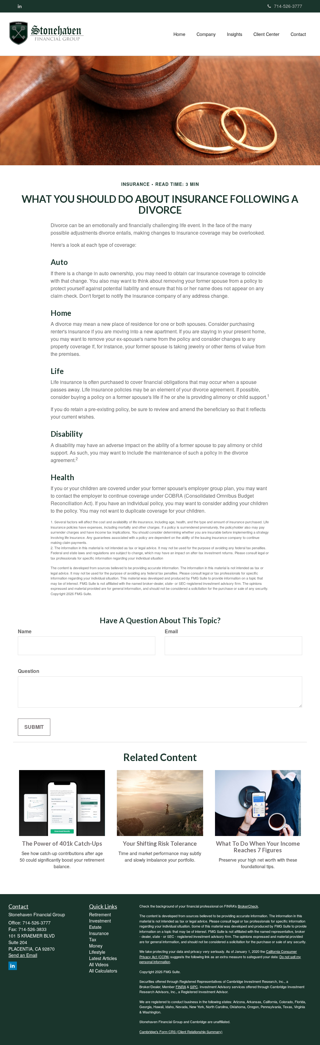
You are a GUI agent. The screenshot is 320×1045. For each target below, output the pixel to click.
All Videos (98, 964)
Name (25, 631)
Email (171, 631)
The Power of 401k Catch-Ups (62, 843)
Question (28, 671)
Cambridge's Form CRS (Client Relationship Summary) (180, 1031)
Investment (100, 921)
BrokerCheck (248, 905)
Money (95, 946)
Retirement (100, 914)
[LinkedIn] (20, 6)
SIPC (194, 986)
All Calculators (103, 971)
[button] (206, 34)
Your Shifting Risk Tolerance (160, 843)
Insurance (99, 933)
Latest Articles (103, 958)
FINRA (181, 986)
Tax (92, 939)
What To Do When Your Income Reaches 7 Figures (258, 846)
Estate (95, 927)
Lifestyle (97, 952)
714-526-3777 (288, 6)
